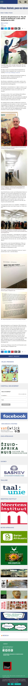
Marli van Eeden (4, 23)
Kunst (10, 12)
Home (2, 12)
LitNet (7, 675)
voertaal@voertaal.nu (8, 646)
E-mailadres (4, 395)
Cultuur (6, 12)
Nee (12, 684)
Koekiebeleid (17, 684)
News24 (6, 635)
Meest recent (14, 356)
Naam (2, 399)
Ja (8, 684)
